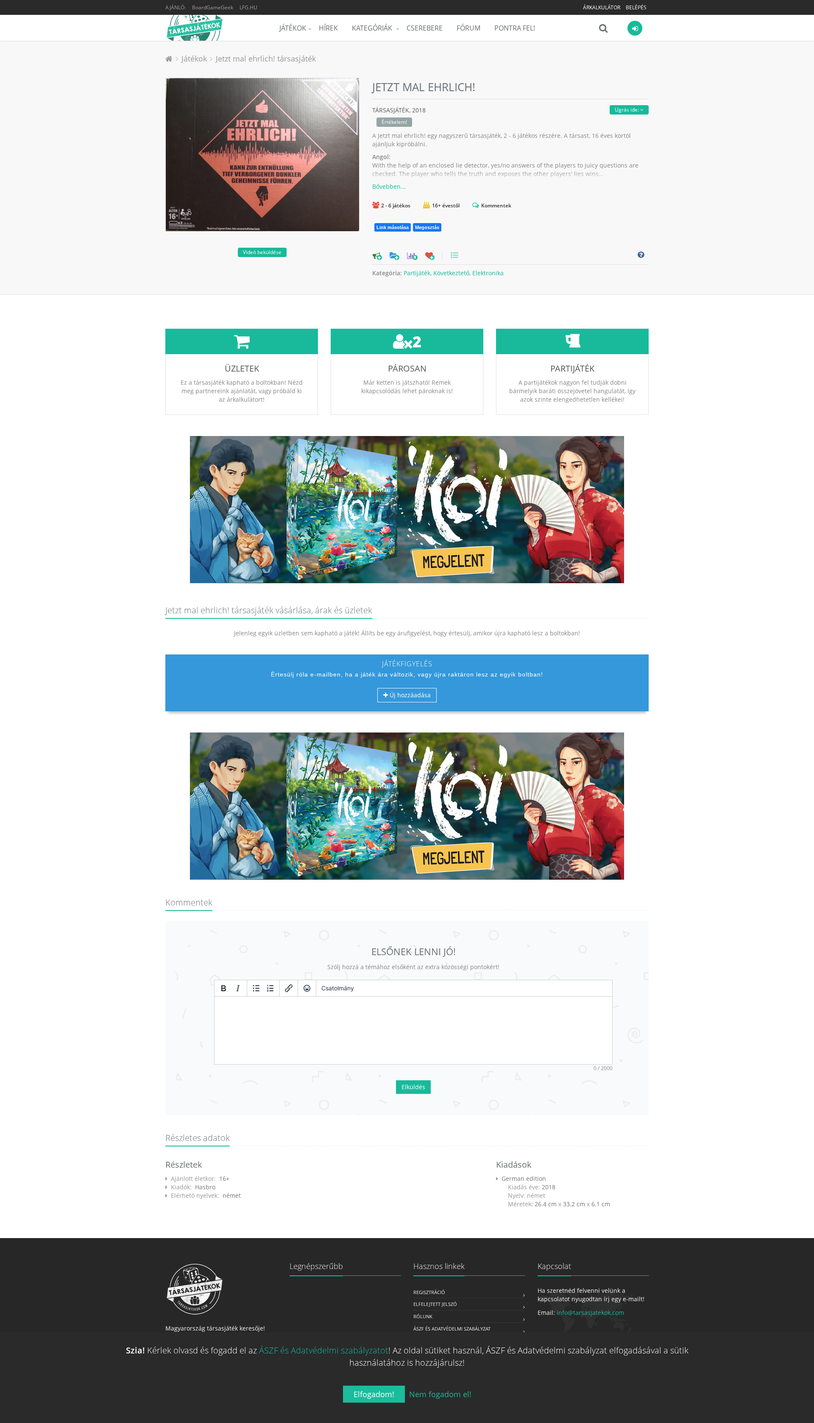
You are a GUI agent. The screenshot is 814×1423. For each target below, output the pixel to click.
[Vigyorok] (307, 988)
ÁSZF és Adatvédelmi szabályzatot (323, 1350)
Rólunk (422, 1316)
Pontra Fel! (514, 28)
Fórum (468, 28)
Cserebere (425, 28)
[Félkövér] (223, 988)
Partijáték (417, 273)
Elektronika (488, 273)
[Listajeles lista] (256, 988)
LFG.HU (248, 7)
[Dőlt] (238, 988)
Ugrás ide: (627, 109)
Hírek (328, 28)
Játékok (292, 28)
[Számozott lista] (270, 988)
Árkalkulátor (601, 7)
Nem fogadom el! (440, 1394)
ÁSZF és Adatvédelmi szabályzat (452, 1328)
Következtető (451, 273)
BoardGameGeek (212, 7)
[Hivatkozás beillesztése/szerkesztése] (289, 988)
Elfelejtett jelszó (435, 1304)
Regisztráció (429, 1292)
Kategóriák (373, 28)
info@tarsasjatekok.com (590, 1312)
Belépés (636, 7)
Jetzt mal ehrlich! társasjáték (266, 58)
